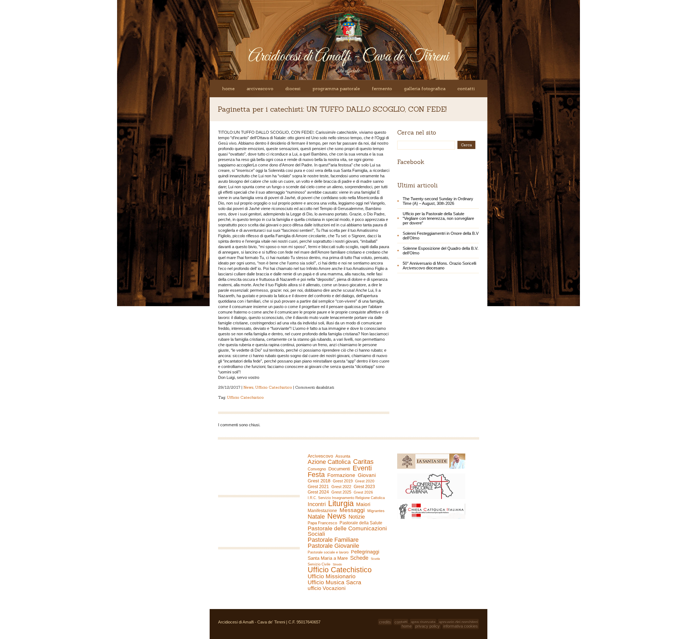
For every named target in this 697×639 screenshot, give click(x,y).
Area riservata (423, 622)
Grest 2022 (341, 486)
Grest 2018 (319, 480)
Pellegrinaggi (365, 552)
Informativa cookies (460, 626)
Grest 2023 (364, 486)
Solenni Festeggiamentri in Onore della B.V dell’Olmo (441, 235)
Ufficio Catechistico (273, 387)
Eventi (362, 468)
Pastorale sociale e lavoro (328, 552)
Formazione (341, 475)
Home (228, 88)
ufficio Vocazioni (327, 588)
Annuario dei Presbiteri (458, 622)
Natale (316, 516)
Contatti (466, 88)
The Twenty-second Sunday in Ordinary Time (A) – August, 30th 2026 (438, 201)
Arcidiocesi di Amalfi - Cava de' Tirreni (348, 57)
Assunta (342, 456)
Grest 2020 (364, 481)
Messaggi (352, 510)
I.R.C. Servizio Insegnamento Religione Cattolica (346, 498)
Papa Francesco (322, 523)
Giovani (367, 475)
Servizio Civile (319, 564)
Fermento (382, 88)
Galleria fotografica (424, 88)
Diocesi (293, 88)
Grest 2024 (318, 492)
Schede (359, 558)
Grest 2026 (363, 492)
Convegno (317, 469)
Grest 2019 (343, 481)
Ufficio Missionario (332, 576)
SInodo (337, 564)
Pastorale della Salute (361, 522)
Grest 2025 (341, 492)
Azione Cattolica (329, 462)
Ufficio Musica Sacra (334, 582)
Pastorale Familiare (333, 540)
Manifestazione (322, 510)
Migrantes (375, 511)
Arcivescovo (260, 88)
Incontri (317, 504)
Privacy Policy (427, 626)
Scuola (375, 558)
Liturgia (341, 503)
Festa (316, 474)
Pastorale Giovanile (333, 546)
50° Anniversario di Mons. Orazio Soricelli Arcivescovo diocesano (439, 265)
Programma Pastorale (336, 88)
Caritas (363, 461)
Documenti (339, 468)
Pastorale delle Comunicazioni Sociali (347, 531)
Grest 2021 (318, 486)
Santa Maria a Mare (328, 558)
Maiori (363, 504)
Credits (385, 622)
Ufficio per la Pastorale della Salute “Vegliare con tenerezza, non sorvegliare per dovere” (438, 218)
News (248, 387)
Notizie (356, 516)
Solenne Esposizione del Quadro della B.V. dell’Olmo (440, 250)
